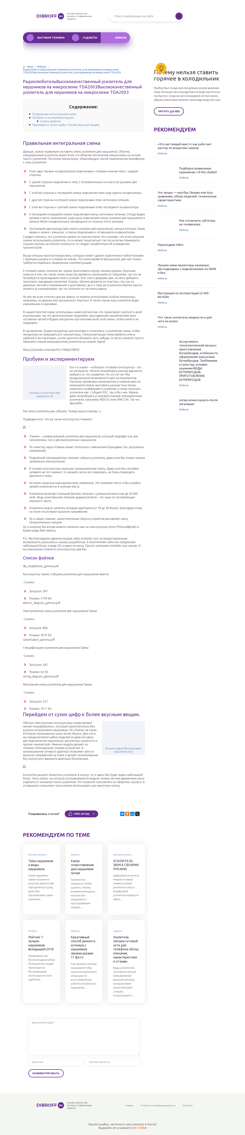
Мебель (120, 37)
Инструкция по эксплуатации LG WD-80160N (184, 295)
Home (30, 66)
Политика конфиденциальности (158, 1105)
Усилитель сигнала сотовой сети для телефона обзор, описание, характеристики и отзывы (126, 949)
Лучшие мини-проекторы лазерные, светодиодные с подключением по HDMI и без (187, 269)
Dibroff (49, 16)
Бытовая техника (51, 37)
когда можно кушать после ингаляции (198, 401)
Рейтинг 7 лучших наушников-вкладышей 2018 (40, 943)
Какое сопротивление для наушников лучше (82, 867)
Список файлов (50, 121)
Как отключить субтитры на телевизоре (197, 222)
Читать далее (169, 111)
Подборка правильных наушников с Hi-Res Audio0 (198, 170)
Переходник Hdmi (170, 244)
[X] (137, 814)
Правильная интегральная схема (54, 114)
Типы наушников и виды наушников (40, 865)
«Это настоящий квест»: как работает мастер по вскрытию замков (185, 146)
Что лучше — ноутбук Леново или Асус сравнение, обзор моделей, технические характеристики (187, 196)
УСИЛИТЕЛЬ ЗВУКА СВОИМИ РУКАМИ (126, 865)
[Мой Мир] (132, 814)
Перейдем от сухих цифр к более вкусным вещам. (66, 124)
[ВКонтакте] (122, 814)
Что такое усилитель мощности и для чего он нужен (185, 319)
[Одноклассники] (127, 814)
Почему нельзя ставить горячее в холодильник (186, 75)
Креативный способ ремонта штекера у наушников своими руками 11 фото (83, 947)
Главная (129, 1105)
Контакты (188, 1105)
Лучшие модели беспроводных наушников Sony (123, 750)
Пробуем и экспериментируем (53, 117)
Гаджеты (90, 37)
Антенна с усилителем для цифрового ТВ (44, 394)
